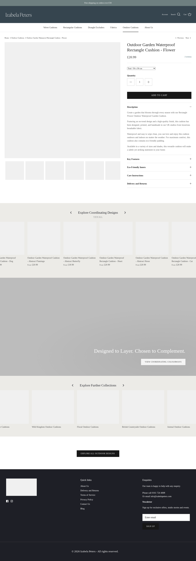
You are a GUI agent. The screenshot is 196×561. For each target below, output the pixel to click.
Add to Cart (159, 95)
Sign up (150, 526)
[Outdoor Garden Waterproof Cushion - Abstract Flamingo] (43, 238)
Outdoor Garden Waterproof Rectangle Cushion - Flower (47, 38)
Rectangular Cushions (72, 27)
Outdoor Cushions (130, 27)
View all (98, 217)
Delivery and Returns (137, 184)
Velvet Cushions (50, 27)
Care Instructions (135, 175)
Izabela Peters (88, 551)
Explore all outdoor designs (98, 453)
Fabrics (113, 27)
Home (7, 38)
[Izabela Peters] (19, 14)
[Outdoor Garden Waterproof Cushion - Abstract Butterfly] (79, 238)
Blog (82, 509)
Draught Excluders (96, 27)
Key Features (133, 159)
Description (132, 107)
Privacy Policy (86, 499)
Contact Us (85, 504)
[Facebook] (7, 501)
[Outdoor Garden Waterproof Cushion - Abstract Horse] (152, 238)
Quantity (131, 75)
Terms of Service (87, 495)
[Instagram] (12, 501)
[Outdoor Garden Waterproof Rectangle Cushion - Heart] (116, 238)
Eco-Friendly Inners (136, 167)
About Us (149, 27)
